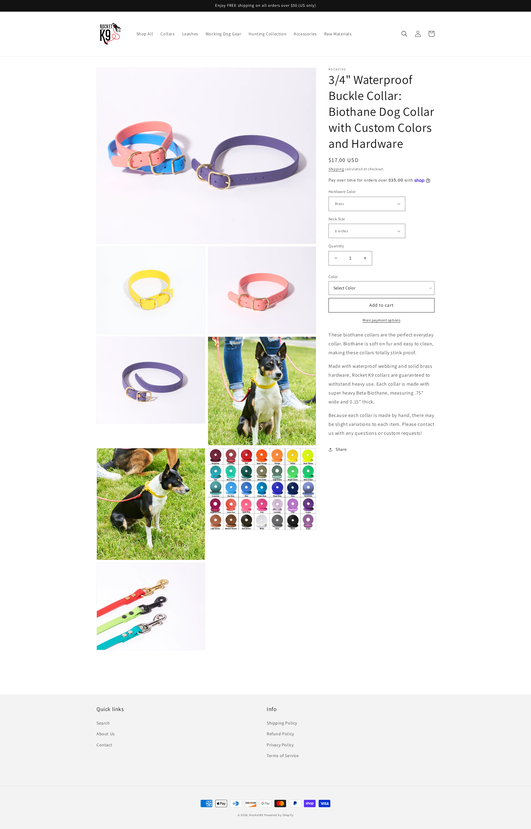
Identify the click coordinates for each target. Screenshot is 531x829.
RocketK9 (256, 815)
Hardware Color (342, 191)
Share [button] (341, 449)
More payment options (381, 320)
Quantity (336, 246)
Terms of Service (283, 755)
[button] (404, 34)
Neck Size (336, 219)
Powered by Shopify (279, 815)
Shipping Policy (282, 723)
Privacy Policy (280, 745)
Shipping (336, 169)
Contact (104, 745)
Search (103, 723)
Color (333, 276)
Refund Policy (280, 734)
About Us (105, 734)
